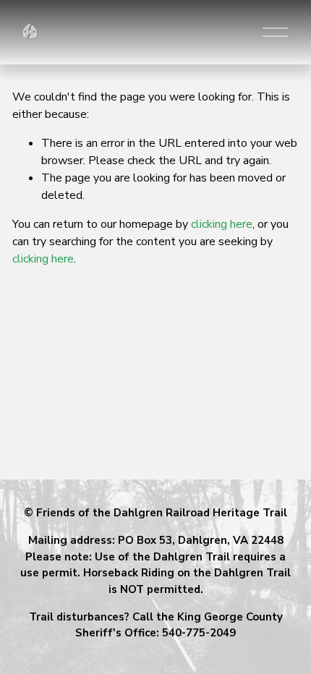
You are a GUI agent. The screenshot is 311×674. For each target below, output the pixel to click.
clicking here (221, 224)
